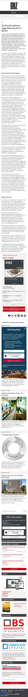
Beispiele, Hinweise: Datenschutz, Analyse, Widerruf (14, 365)
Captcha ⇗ (20, 357)
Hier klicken (16, 356)
